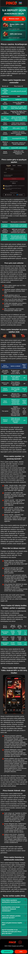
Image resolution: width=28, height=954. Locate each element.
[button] (25, 948)
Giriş (20, 951)
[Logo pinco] (11, 3)
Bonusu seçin (14, 18)
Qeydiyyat (7, 951)
